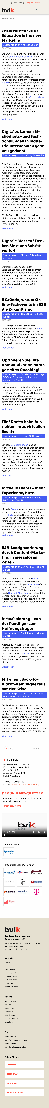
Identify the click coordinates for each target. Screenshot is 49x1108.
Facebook (12, 1083)
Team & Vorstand (11, 987)
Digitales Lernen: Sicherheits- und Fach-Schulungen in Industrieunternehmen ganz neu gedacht (23, 141)
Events (14, 509)
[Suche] (39, 10)
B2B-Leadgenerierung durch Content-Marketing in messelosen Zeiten (23, 555)
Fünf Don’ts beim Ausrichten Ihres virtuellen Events (23, 427)
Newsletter (9, 1022)
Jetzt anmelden (12, 806)
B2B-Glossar (10, 1015)
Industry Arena (15, 1092)
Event (40, 328)
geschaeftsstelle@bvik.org (25, 784)
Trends (5, 82)
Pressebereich (10, 1037)
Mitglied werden (33, 3)
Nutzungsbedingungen (14, 973)
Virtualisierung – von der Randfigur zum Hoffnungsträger (21, 623)
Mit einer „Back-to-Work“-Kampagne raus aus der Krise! (23, 684)
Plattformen (32, 584)
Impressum (9, 966)
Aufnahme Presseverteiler (15, 1047)
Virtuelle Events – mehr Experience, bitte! (23, 490)
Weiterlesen (8, 119)
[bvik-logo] (20, 10)
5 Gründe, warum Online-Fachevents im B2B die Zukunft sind (24, 304)
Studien (8, 1005)
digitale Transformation (21, 56)
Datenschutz (10, 969)
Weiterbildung (36, 97)
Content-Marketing (18, 593)
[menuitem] (16, 3)
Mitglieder (9, 983)
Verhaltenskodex (11, 976)
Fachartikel (9, 1012)
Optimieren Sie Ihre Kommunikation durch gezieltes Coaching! (23, 365)
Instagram (13, 1074)
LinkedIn (11, 1064)
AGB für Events (11, 980)
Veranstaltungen (19, 445)
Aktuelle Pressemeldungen (16, 1040)
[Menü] (44, 12)
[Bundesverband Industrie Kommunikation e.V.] (3, 18)
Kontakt (8, 962)
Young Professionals (13, 1019)
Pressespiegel (10, 1044)
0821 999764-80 (15, 782)
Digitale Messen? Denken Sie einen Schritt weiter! (23, 246)
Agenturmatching (16, 3)
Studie (10, 515)
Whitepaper (9, 1008)
